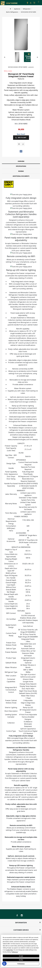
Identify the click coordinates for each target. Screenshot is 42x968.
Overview (21, 161)
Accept (21, 956)
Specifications (21, 166)
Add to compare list (23, 144)
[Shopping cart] (34, 2)
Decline (21, 960)
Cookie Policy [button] (9, 950)
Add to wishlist (19, 144)
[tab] (21, 161)
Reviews (21, 171)
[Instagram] (21, 915)
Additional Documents (21, 176)
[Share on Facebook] (21, 151)
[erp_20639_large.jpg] (21, 34)
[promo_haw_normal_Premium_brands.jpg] (29, 57)
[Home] (10, 8)
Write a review (8, 71)
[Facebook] (17, 915)
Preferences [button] (15, 952)
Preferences (21, 964)
